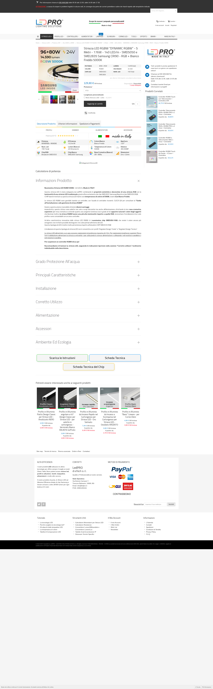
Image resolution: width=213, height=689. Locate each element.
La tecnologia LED (46, 522)
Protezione (88, 87)
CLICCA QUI (118, 200)
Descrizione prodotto (46, 123)
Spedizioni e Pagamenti (90, 123)
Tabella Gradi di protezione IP (85, 532)
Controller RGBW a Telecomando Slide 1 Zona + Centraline (166, 139)
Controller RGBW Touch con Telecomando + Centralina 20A (167, 99)
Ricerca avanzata (64, 451)
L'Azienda (149, 522)
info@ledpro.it (82, 486)
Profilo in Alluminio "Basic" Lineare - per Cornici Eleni (130, 414)
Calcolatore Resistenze (83, 525)
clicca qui (75, 241)
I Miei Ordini (115, 525)
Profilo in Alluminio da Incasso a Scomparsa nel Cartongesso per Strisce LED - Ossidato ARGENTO (109, 418)
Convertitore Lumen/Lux (83, 529)
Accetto (198, 687)
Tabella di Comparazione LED (50, 532)
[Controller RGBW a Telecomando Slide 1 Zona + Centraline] (151, 143)
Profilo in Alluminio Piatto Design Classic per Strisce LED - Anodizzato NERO (46, 415)
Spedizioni (149, 527)
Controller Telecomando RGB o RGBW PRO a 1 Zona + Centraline (167, 112)
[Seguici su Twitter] (39, 504)
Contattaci (86, 451)
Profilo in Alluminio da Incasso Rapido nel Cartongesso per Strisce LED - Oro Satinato (88, 417)
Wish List (114, 527)
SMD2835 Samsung (75, 154)
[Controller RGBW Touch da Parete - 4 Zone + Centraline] (151, 156)
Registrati (174, 25)
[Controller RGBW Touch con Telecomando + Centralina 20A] (151, 102)
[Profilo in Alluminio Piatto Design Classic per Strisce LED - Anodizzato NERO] (46, 398)
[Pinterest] (44, 504)
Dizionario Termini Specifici (84, 534)
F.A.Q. (148, 534)
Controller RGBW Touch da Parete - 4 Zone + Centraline (167, 153)
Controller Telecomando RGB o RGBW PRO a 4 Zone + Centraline (167, 126)
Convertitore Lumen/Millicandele (86, 527)
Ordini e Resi (76, 451)
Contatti (149, 525)
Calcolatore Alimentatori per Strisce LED (89, 522)
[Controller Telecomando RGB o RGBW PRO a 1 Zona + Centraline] (151, 116)
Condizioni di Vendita (153, 529)
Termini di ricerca (50, 451)
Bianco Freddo (99, 143)
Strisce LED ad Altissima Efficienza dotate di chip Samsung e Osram (53, 482)
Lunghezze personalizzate (94, 95)
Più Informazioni (206, 687)
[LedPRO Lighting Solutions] (49, 23)
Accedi (167, 25)
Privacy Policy (151, 532)
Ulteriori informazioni (67, 123)
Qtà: (133, 104)
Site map (39, 451)
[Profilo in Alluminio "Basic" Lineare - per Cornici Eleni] (130, 398)
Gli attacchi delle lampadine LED (51, 527)
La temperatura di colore (48, 529)
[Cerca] (175, 10)
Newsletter (139, 504)
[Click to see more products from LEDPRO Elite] (161, 53)
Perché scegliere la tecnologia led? (52, 525)
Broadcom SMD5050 (49, 154)
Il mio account (159, 25)
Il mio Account (115, 522)
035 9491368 (164, 74)
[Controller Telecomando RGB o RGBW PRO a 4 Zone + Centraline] (151, 129)
